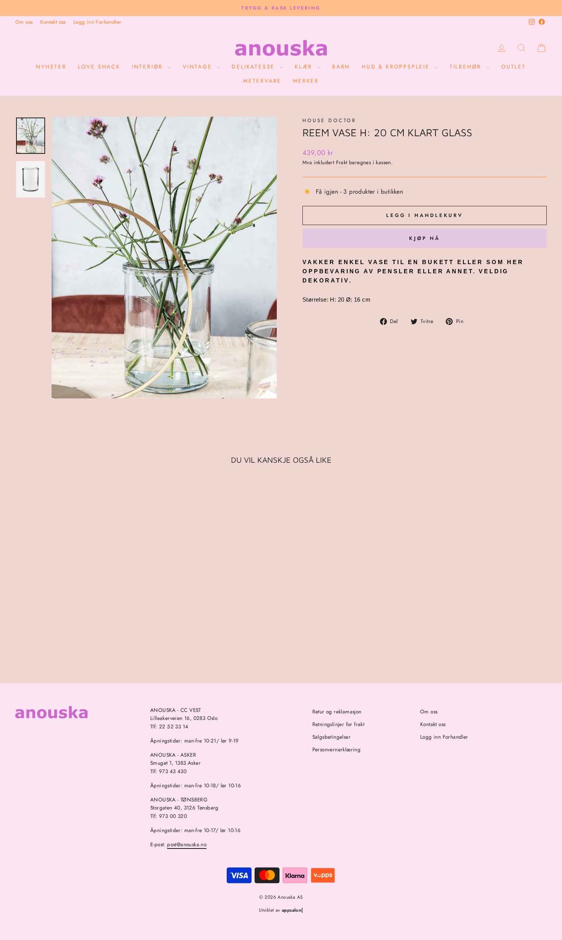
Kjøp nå (424, 238)
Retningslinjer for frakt (338, 724)
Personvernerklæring (336, 749)
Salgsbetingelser (331, 737)
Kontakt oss (52, 22)
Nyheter (51, 66)
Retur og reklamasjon (337, 711)
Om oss (23, 22)
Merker (306, 81)
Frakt (342, 162)
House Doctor (329, 120)
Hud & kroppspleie (397, 66)
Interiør (149, 66)
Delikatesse (255, 66)
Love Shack (99, 66)
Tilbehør (467, 66)
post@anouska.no (186, 844)
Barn (341, 66)
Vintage (198, 66)
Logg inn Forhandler (97, 22)
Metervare (262, 81)
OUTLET (513, 66)
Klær (305, 66)
